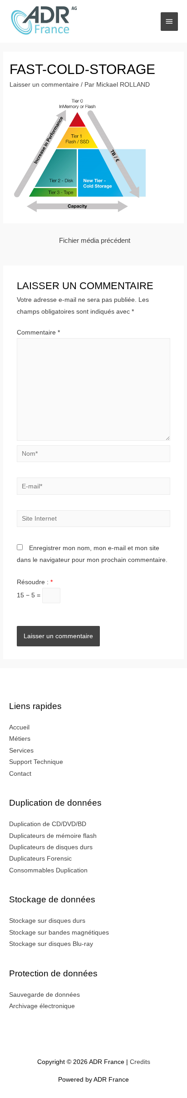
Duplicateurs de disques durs (51, 847)
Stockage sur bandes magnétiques (59, 932)
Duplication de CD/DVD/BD (47, 824)
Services (21, 750)
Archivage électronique (42, 1006)
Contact (20, 773)
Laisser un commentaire (44, 84)
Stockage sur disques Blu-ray (51, 943)
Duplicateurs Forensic (40, 858)
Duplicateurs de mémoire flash (53, 835)
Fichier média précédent (94, 240)
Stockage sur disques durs (47, 920)
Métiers (19, 738)
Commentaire (38, 332)
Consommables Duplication (48, 870)
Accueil (19, 727)
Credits (140, 1062)
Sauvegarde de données (44, 994)
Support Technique (36, 761)
